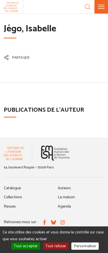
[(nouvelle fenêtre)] (55, 153)
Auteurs (64, 188)
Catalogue (12, 188)
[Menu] (101, 7)
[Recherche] (87, 7)
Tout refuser (55, 246)
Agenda (64, 206)
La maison (66, 197)
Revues (10, 206)
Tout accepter (26, 246)
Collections (13, 197)
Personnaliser (85, 246)
